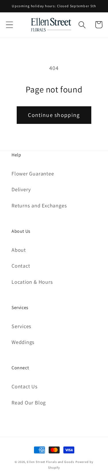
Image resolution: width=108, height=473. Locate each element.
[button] (9, 24)
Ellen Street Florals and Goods (50, 462)
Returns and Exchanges (39, 205)
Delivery (21, 189)
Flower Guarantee (33, 173)
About (19, 249)
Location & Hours (32, 281)
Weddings (23, 341)
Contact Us (25, 386)
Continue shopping (54, 115)
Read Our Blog (29, 402)
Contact (21, 265)
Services (21, 326)
